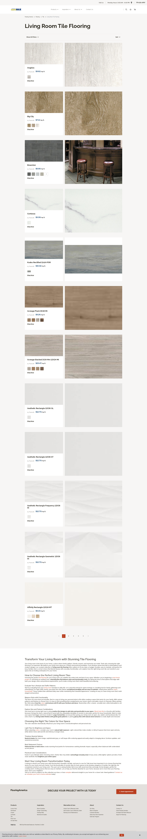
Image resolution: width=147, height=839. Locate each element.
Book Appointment (127, 791)
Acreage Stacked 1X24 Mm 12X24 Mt (43, 360)
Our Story (92, 808)
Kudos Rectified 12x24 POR (39, 262)
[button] (126, 9)
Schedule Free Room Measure (123, 812)
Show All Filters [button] (31, 37)
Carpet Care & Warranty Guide (71, 808)
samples (68, 772)
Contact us (118, 772)
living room (47, 687)
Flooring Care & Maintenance (70, 812)
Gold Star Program (94, 816)
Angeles (30, 68)
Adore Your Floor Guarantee (96, 814)
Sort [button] (117, 37)
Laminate (13, 814)
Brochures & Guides (42, 814)
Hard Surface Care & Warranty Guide (72, 810)
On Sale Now (14, 820)
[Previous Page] (59, 636)
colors (43, 703)
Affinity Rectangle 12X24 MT (39, 607)
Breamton (31, 165)
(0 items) (135, 9)
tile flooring (42, 677)
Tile (43, 16)
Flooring (38, 16)
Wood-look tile (99, 711)
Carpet (12, 812)
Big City (30, 116)
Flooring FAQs (40, 812)
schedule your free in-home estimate (39, 774)
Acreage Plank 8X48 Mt (37, 311)
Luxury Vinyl (14, 808)
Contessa (31, 214)
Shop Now (30, 81)
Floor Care (13, 818)
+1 (46, 174)
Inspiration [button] (65, 9)
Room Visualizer (41, 808)
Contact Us (89, 9)
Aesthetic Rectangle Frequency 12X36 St (43, 507)
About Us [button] (77, 9)
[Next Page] (88, 636)
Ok (122, 835)
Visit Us (101, 2)
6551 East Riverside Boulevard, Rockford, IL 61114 (32, 824)
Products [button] (54, 9)
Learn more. (23, 836)
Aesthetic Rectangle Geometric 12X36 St (43, 557)
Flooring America (29, 16)
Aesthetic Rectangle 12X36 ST (40, 457)
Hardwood (13, 810)
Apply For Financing (121, 814)
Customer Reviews (94, 812)
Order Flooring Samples (122, 810)
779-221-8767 (140, 2)
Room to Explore (94, 810)
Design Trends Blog (42, 810)
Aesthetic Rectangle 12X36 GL (40, 408)
